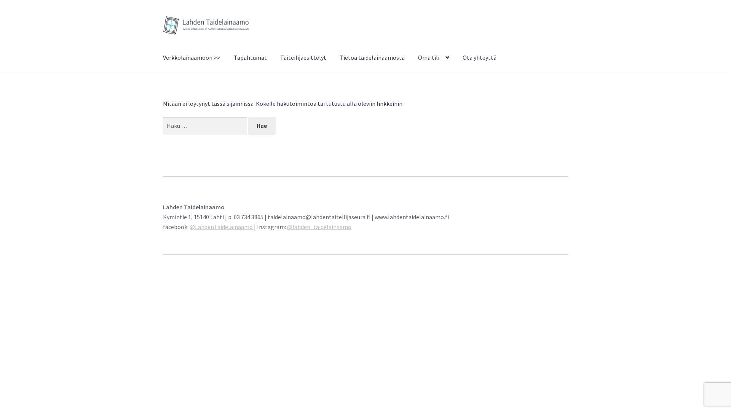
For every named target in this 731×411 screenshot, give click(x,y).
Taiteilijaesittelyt (303, 57)
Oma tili (428, 57)
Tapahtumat (250, 57)
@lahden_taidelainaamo (319, 227)
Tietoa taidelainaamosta (372, 57)
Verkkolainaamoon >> (191, 57)
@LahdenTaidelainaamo (221, 227)
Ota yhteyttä (479, 57)
